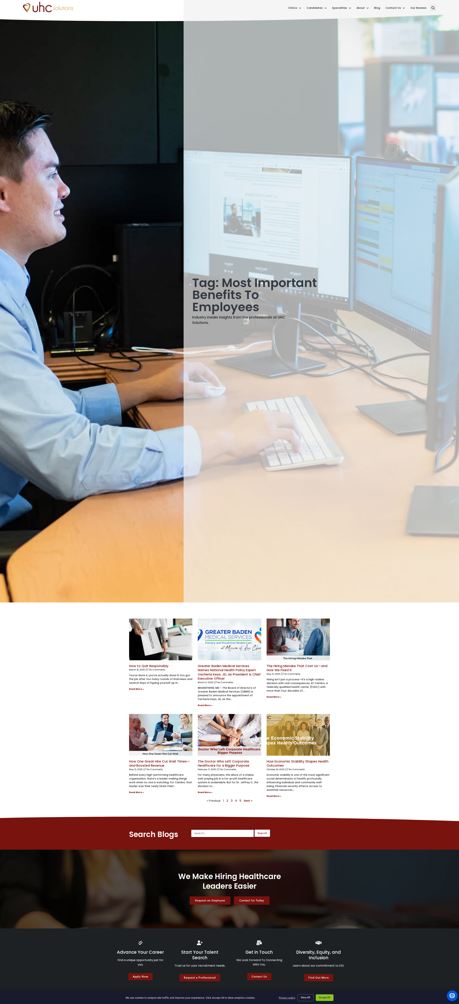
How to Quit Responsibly (148, 666)
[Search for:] (222, 833)
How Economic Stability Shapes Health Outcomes (297, 763)
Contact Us (395, 8)
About (362, 8)
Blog (377, 8)
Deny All (305, 997)
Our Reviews (418, 8)
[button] (433, 8)
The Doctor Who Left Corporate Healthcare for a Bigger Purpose (223, 763)
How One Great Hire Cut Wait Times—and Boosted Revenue (159, 763)
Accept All (324, 997)
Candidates (317, 8)
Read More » (136, 689)
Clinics (294, 8)
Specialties (341, 8)
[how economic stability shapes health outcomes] (298, 735)
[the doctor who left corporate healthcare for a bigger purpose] (229, 735)
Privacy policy (287, 997)
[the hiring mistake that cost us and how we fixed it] (298, 639)
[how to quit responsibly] (160, 639)
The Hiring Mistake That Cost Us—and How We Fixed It (297, 668)
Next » (248, 801)
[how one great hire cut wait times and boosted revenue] (160, 735)
